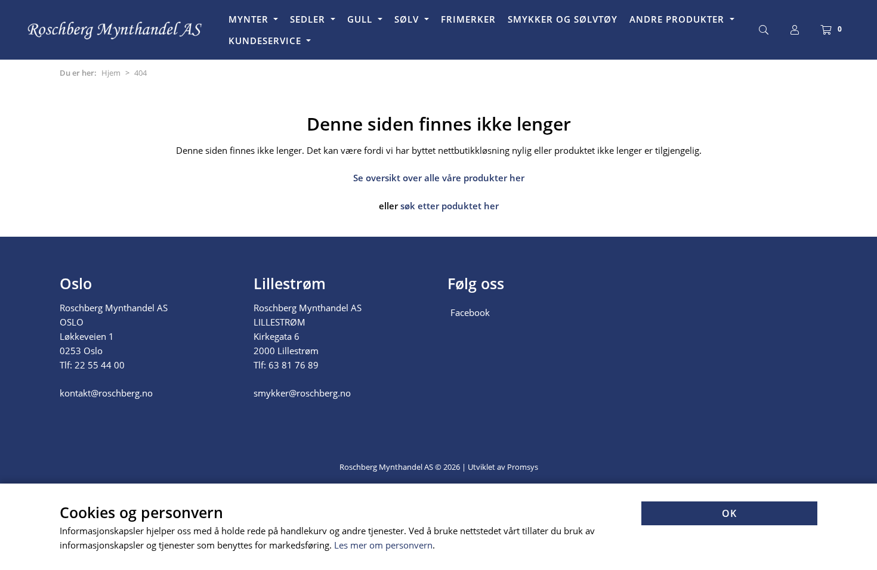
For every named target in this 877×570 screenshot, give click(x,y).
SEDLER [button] (309, 19)
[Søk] (763, 30)
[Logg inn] (794, 30)
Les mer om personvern (383, 545)
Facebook (470, 312)
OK (729, 513)
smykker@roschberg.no (302, 393)
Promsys (522, 466)
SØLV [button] (408, 19)
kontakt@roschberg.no (106, 393)
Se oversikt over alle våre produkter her (438, 178)
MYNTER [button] (249, 19)
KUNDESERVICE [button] (266, 41)
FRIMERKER (468, 19)
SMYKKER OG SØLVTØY (562, 19)
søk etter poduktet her (449, 206)
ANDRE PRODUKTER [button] (678, 19)
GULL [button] (361, 19)
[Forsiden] (115, 30)
